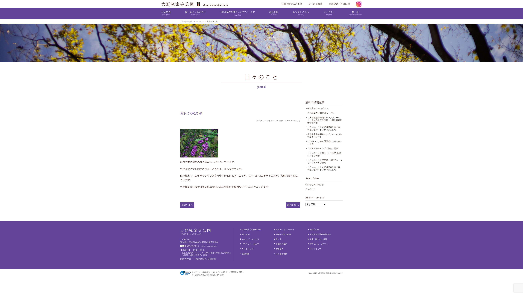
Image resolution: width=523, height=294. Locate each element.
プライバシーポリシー (319, 244)
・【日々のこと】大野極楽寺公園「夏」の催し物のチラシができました (323, 128)
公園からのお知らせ (314, 184)
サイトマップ (315, 249)
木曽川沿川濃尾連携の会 (320, 234)
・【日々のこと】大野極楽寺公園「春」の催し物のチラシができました (323, 168)
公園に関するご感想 (291, 4)
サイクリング (247, 249)
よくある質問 (315, 4)
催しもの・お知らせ (195, 13)
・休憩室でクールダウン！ (317, 108)
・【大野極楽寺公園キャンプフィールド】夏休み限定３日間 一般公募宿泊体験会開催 (323, 120)
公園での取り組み (283, 234)
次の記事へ (293, 205)
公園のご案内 (281, 244)
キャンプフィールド (250, 239)
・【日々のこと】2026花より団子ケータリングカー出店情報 (323, 161)
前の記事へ (187, 205)
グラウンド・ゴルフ (250, 244)
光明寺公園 (314, 229)
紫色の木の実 (191, 113)
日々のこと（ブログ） (285, 229)
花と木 (355, 13)
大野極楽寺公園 (196, 4)
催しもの (246, 234)
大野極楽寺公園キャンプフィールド (237, 13)
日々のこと (310, 189)
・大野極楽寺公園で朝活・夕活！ (320, 113)
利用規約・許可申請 (339, 4)
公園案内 (166, 13)
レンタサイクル (301, 13)
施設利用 (273, 13)
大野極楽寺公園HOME (251, 229)
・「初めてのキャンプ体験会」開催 (321, 148)
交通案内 (279, 249)
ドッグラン (329, 13)
